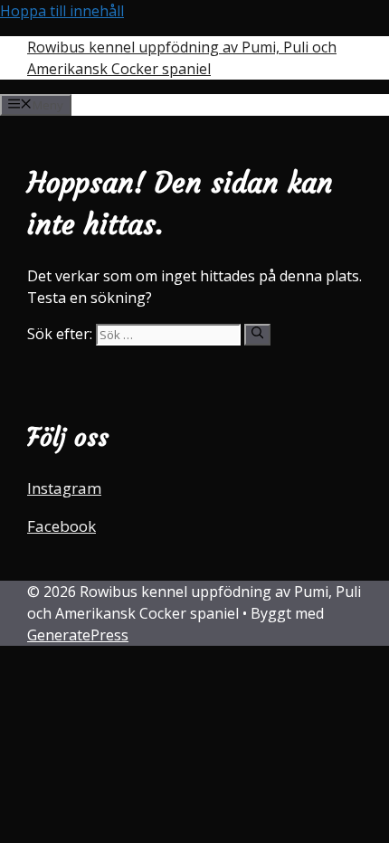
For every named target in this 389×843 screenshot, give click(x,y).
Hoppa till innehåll (62, 11)
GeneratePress (77, 635)
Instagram (64, 488)
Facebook (61, 526)
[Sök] (257, 335)
